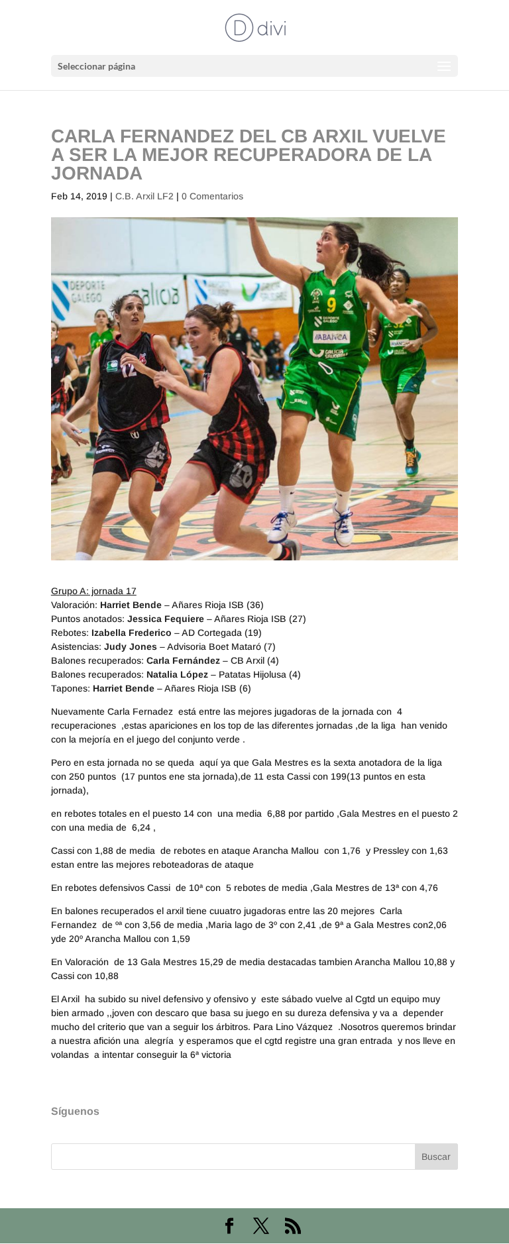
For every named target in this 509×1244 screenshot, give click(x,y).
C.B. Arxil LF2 (144, 196)
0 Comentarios (212, 196)
